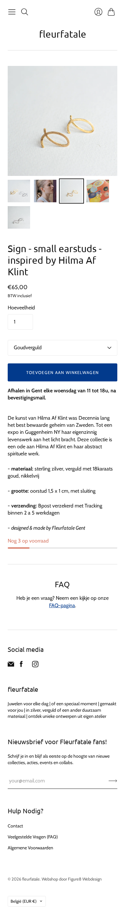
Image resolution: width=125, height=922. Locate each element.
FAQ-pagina (62, 605)
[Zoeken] (25, 12)
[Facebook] (21, 665)
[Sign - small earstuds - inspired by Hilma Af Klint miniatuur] (19, 191)
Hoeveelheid (21, 308)
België (24, 901)
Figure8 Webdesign (85, 878)
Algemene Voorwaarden (30, 848)
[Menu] (12, 12)
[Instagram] (35, 665)
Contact (15, 826)
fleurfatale (62, 34)
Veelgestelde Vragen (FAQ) (33, 837)
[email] (11, 665)
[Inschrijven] (113, 780)
